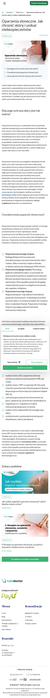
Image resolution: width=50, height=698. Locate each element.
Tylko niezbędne (37, 362)
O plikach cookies (39, 329)
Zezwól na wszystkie (25, 368)
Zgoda (7, 328)
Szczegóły (21, 329)
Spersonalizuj (12, 362)
